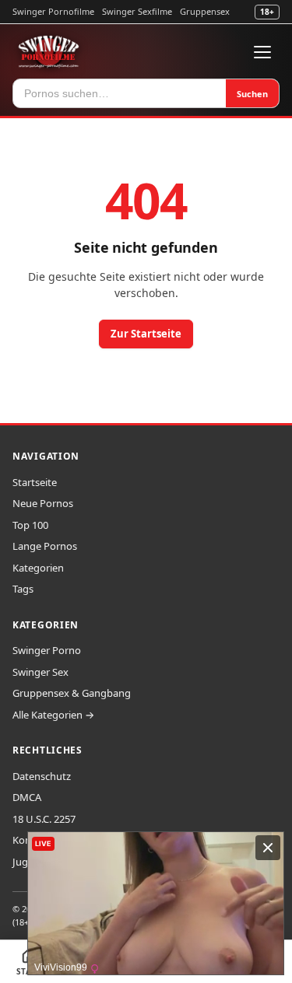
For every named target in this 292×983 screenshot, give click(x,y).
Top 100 (30, 525)
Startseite (34, 482)
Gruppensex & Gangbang (71, 693)
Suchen (252, 94)
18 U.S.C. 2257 (44, 819)
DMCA (26, 797)
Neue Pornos (42, 503)
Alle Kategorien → (53, 715)
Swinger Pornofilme (53, 11)
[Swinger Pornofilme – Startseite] (48, 52)
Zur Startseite (146, 334)
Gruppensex (205, 11)
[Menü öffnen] (262, 52)
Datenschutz (41, 776)
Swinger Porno (46, 650)
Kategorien (38, 568)
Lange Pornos (44, 546)
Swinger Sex (40, 672)
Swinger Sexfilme (137, 11)
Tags (22, 589)
